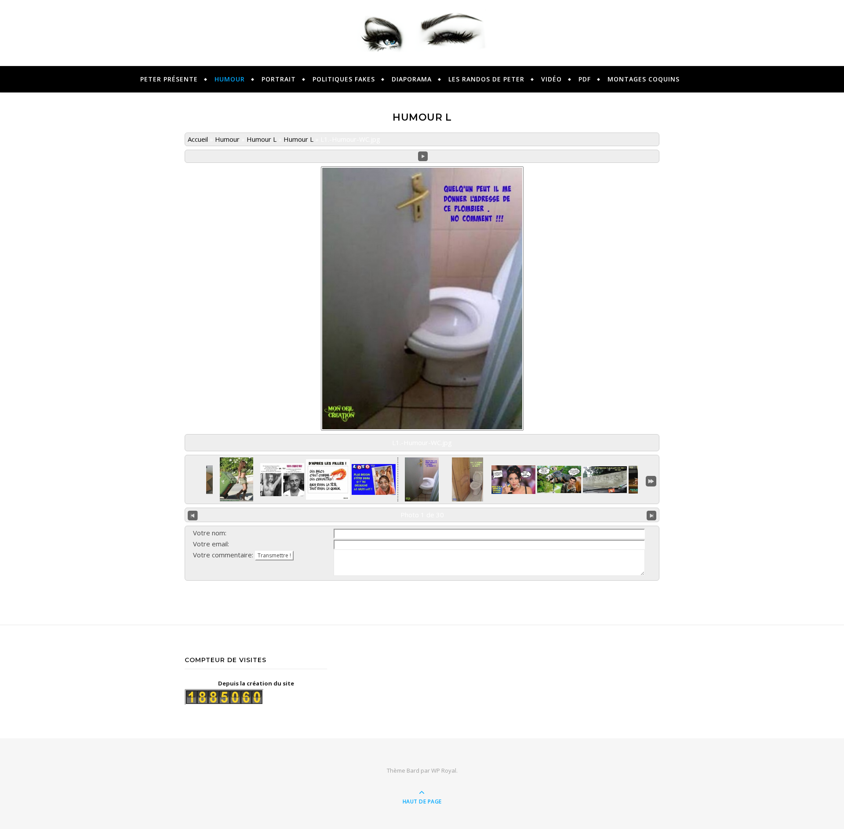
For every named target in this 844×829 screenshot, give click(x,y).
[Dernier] (651, 480)
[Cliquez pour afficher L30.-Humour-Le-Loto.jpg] (374, 479)
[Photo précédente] (193, 514)
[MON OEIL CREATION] (422, 29)
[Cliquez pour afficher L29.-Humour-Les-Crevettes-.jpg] (328, 479)
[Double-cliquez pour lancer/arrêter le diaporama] (422, 479)
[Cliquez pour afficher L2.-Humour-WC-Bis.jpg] (467, 479)
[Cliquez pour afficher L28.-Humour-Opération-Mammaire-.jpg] (282, 479)
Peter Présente (169, 79)
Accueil (198, 139)
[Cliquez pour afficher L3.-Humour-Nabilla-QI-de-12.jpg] (513, 479)
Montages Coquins (644, 79)
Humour (227, 139)
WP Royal (443, 770)
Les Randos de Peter (486, 79)
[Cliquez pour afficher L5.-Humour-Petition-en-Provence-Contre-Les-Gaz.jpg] (605, 479)
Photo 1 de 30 (422, 514)
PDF (584, 79)
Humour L (261, 139)
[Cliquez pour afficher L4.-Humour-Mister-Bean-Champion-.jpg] (559, 479)
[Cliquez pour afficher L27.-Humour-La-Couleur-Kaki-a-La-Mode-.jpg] (236, 479)
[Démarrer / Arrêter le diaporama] (423, 156)
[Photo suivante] (652, 514)
